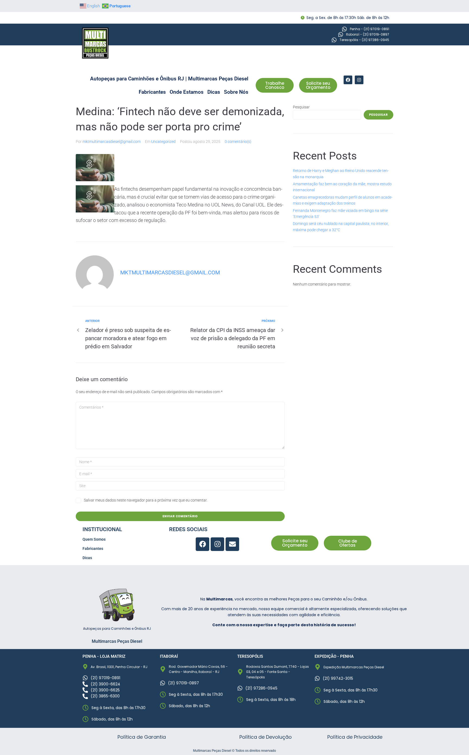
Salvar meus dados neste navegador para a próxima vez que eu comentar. (145, 500)
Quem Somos (94, 539)
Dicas (213, 92)
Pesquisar (301, 107)
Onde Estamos (187, 92)
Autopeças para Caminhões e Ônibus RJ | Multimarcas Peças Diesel (169, 79)
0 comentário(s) (238, 141)
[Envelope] (232, 544)
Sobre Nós (236, 92)
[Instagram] (359, 80)
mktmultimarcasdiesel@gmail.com (112, 141)
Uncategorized (163, 141)
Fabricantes (152, 92)
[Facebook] (348, 80)
